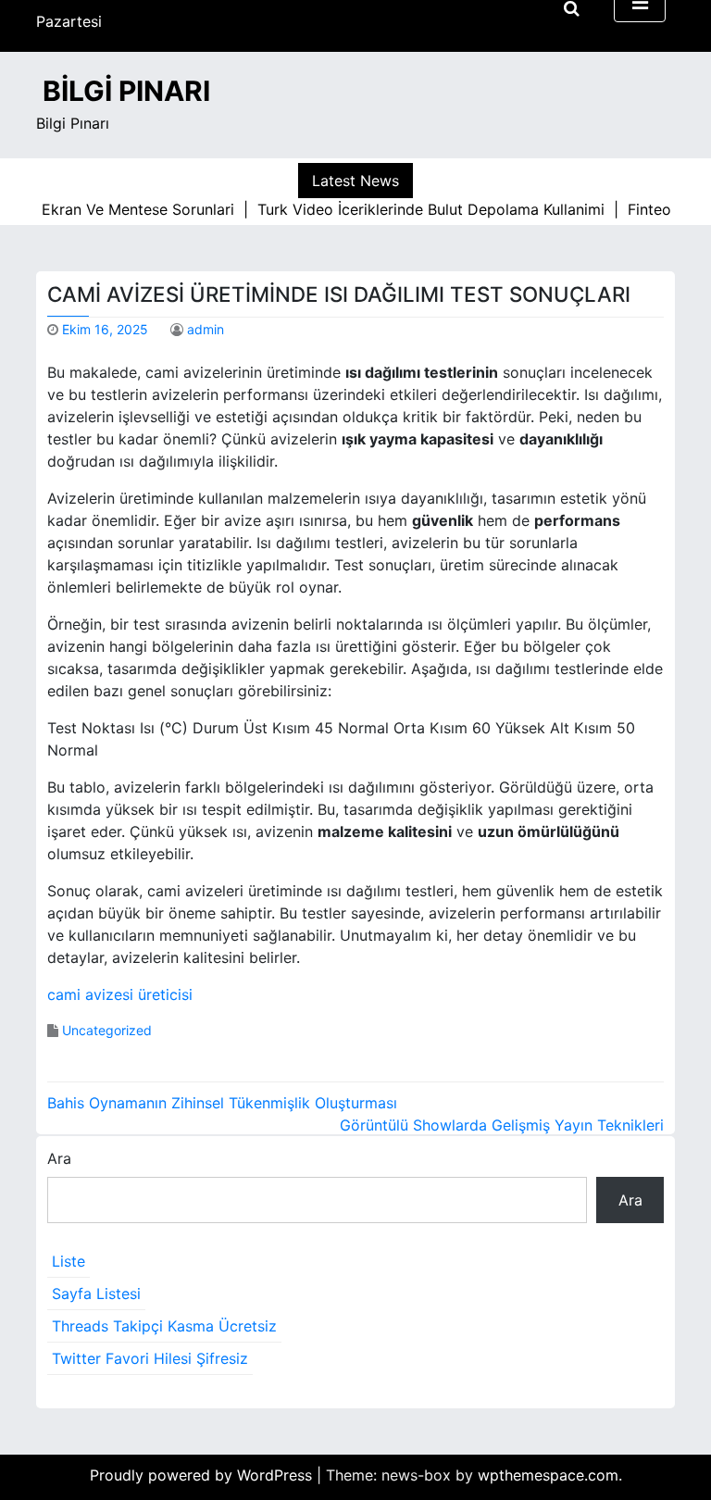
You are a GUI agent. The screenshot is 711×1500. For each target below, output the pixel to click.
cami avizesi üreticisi (120, 994)
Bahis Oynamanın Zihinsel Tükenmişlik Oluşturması (222, 1103)
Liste (68, 1261)
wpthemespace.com (548, 1475)
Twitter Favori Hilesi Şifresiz (150, 1358)
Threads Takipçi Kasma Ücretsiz (164, 1326)
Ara (59, 1158)
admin (205, 329)
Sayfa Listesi (96, 1293)
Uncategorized (107, 1030)
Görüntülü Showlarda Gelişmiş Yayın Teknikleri (502, 1125)
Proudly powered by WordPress (203, 1475)
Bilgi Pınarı (126, 90)
